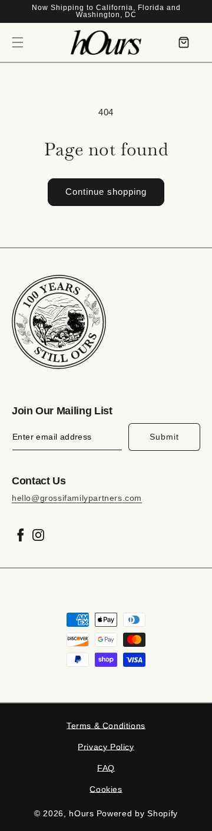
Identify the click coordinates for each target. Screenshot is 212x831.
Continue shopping (106, 192)
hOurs (81, 813)
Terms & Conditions (106, 725)
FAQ (106, 768)
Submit (164, 436)
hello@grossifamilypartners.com (77, 498)
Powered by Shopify (137, 813)
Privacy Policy (106, 747)
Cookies (106, 789)
